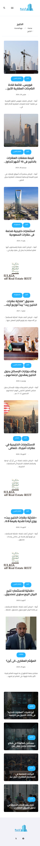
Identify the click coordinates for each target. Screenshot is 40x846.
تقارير (31, 706)
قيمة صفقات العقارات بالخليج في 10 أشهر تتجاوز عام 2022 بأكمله (21, 161)
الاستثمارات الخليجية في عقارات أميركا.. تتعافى (20, 446)
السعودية (17, 224)
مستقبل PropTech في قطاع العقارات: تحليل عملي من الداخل (21, 746)
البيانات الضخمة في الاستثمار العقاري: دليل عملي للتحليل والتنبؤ (21, 777)
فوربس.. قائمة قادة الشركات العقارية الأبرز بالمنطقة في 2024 (21, 88)
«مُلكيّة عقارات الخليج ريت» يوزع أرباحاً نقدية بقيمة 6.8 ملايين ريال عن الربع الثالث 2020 (20, 523)
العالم (17, 438)
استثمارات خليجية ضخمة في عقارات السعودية (20, 232)
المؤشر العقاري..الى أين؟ (21, 660)
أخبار (27, 78)
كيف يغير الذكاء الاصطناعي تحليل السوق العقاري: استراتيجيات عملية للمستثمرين (21, 809)
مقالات (21, 654)
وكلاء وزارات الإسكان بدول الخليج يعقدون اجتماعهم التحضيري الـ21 (20, 375)
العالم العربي (17, 78)
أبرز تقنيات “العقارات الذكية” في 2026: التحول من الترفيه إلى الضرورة (21, 715)
